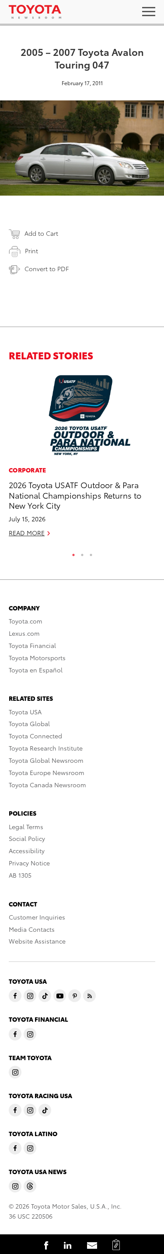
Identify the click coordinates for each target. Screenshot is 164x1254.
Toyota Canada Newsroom (47, 784)
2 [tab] (82, 553)
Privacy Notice (29, 862)
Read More (27, 532)
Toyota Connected (35, 735)
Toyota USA (25, 711)
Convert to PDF (46, 268)
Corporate (27, 469)
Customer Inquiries (37, 917)
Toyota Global (29, 723)
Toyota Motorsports (37, 657)
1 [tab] (73, 553)
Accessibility (27, 850)
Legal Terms (26, 826)
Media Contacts (32, 929)
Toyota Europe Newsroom (46, 772)
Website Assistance (37, 941)
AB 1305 (20, 875)
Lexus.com (24, 633)
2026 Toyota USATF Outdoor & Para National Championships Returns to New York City (75, 494)
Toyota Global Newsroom (46, 760)
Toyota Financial (32, 645)
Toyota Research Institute (46, 748)
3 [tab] (91, 553)
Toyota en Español (36, 669)
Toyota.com (25, 621)
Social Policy (27, 838)
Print (31, 250)
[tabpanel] (82, 458)
